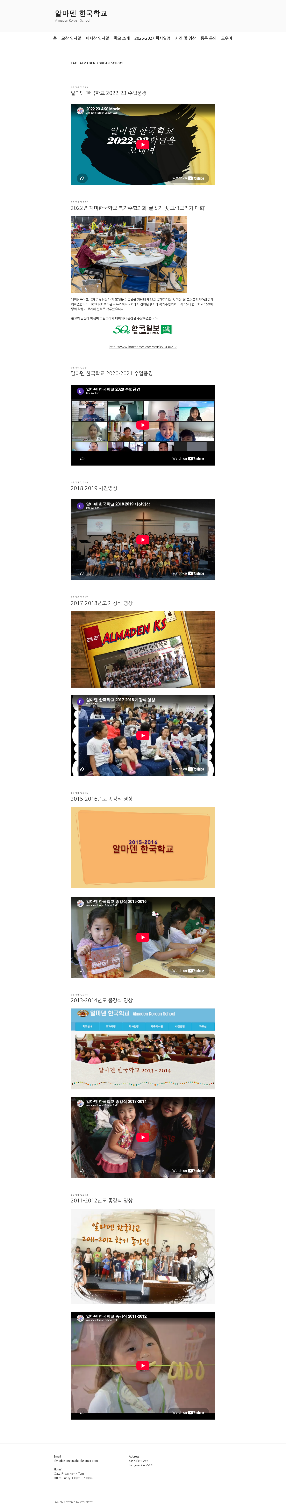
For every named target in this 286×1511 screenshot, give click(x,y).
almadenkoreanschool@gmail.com (76, 1460)
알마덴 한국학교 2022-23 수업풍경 (109, 93)
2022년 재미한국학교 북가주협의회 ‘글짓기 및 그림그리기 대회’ (138, 208)
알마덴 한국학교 (81, 13)
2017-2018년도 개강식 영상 (102, 603)
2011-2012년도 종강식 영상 (102, 1200)
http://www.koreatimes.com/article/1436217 (143, 346)
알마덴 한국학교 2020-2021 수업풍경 (112, 373)
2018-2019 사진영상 (94, 488)
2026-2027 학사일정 (152, 38)
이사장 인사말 (97, 38)
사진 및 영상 (185, 38)
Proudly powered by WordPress (73, 1502)
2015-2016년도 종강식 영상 (102, 799)
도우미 (226, 38)
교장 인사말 (71, 38)
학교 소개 (122, 38)
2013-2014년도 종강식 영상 (102, 1000)
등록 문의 (209, 38)
